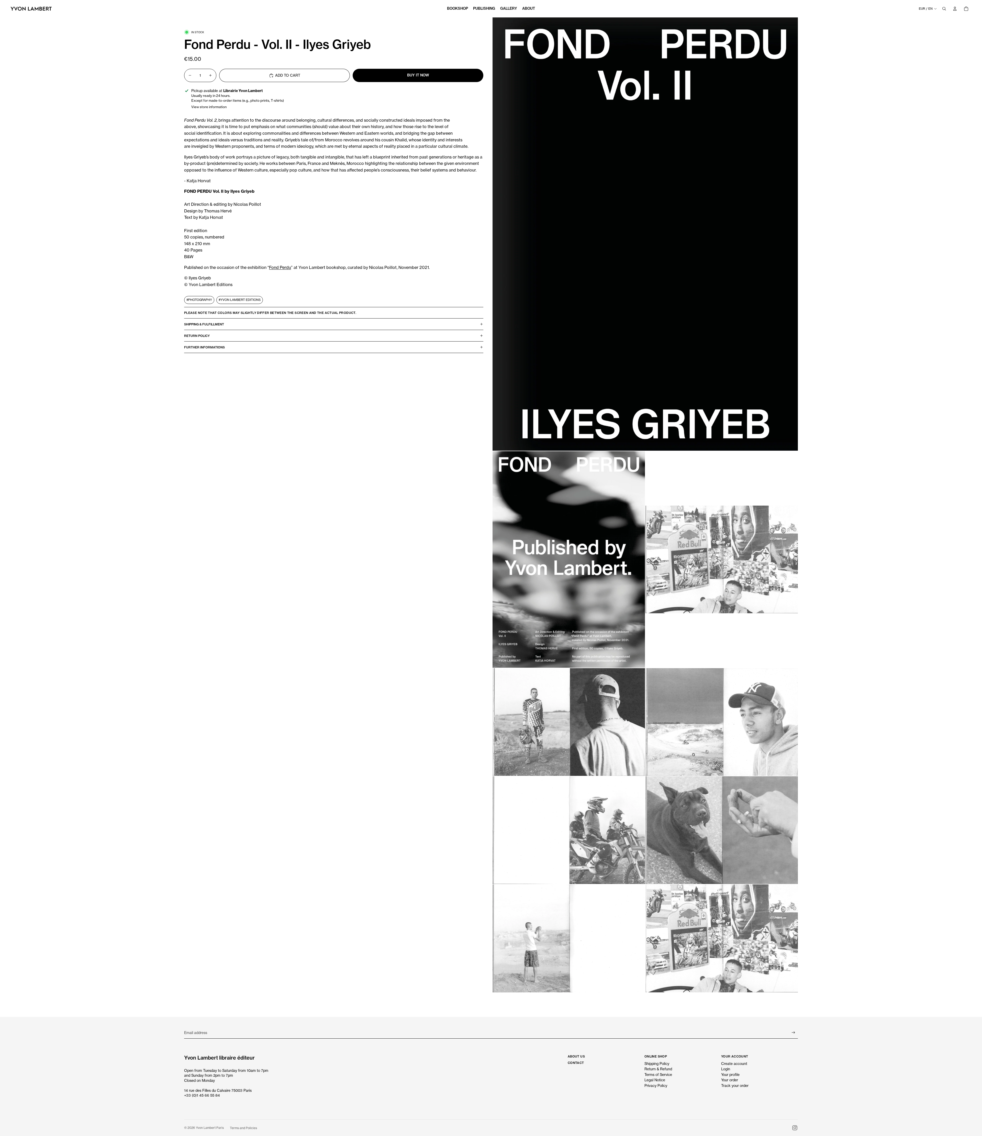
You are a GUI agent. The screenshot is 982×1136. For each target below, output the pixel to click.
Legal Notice (654, 1080)
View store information (209, 107)
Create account (734, 1063)
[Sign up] (793, 1032)
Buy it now (418, 75)
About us (576, 1056)
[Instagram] (795, 1128)
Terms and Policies (243, 1128)
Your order (729, 1080)
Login (725, 1069)
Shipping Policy (656, 1063)
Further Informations (204, 347)
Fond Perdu (280, 267)
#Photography (199, 300)
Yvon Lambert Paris (210, 1128)
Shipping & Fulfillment (204, 324)
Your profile (730, 1074)
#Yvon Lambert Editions (240, 300)
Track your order (735, 1085)
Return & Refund (658, 1069)
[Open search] (944, 8)
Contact (576, 1063)
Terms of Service (658, 1074)
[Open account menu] (955, 8)
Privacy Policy (655, 1085)
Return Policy (197, 336)
